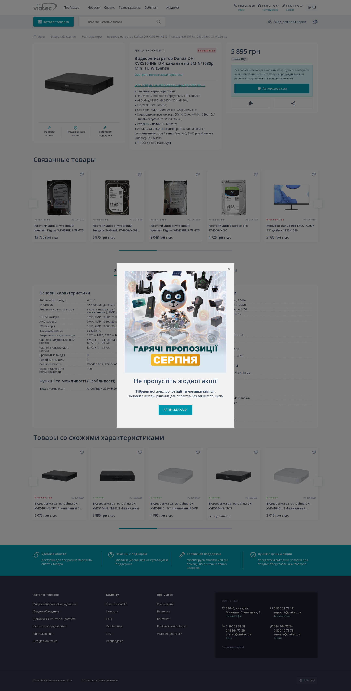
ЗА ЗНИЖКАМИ (175, 410)
